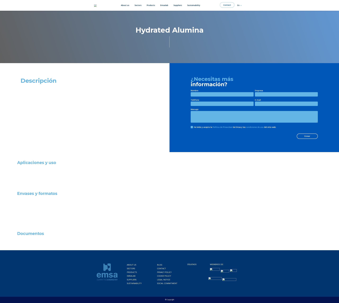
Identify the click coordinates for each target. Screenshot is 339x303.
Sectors (138, 5)
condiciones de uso (255, 127)
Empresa (259, 91)
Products (151, 5)
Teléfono (195, 100)
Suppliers (177, 5)
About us (125, 5)
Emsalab (164, 5)
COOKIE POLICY (164, 276)
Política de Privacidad (222, 127)
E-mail (258, 100)
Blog (159, 264)
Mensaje (194, 109)
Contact (161, 268)
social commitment (167, 283)
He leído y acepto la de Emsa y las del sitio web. (235, 127)
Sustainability (193, 5)
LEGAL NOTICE (163, 279)
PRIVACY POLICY (164, 272)
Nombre (194, 91)
